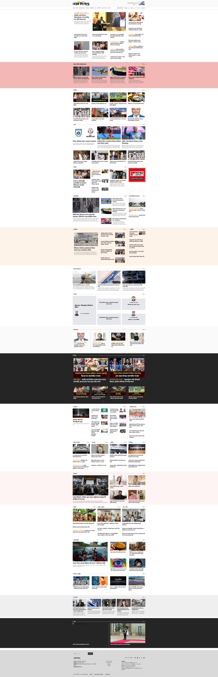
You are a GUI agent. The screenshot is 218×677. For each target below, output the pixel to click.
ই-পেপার (126, 657)
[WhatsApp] (130, 8)
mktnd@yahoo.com (138, 668)
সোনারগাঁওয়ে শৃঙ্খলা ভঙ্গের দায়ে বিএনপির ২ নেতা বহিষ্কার (114, 411)
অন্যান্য (109, 8)
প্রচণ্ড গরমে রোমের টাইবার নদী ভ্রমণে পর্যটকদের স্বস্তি (89, 563)
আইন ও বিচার (77, 442)
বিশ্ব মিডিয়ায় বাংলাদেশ (135, 196)
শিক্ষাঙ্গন (131, 442)
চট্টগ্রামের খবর (133, 406)
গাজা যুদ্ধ (75, 597)
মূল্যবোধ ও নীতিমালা (109, 662)
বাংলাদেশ (87, 8)
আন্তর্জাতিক (92, 8)
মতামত (102, 8)
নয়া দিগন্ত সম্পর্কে (109, 661)
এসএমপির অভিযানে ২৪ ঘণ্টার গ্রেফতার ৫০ (95, 411)
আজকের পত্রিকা (82, 8)
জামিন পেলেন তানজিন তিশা (134, 486)
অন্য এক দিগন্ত (130, 657)
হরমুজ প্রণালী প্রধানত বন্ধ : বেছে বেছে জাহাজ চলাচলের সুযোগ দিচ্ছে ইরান (119, 210)
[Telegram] (131, 8)
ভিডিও (106, 8)
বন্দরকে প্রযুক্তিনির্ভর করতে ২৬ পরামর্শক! (81, 285)
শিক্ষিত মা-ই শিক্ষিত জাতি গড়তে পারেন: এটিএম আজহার (114, 425)
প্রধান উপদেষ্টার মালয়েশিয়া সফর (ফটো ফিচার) (120, 644)
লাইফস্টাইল (76, 540)
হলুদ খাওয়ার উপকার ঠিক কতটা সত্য (118, 552)
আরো (143, 64)
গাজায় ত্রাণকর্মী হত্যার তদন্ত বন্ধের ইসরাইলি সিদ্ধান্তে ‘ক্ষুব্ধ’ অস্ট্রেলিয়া (123, 609)
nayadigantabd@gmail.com (127, 668)
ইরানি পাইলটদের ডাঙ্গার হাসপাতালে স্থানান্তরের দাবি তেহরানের (117, 200)
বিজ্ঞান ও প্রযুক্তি (77, 574)
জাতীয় (75, 167)
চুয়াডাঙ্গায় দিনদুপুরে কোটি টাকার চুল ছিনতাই (114, 431)
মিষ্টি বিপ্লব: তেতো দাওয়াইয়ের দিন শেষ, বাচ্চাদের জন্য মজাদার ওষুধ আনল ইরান (136, 553)
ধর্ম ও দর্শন (125, 507)
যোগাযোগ (108, 665)
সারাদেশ (75, 406)
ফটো (75, 621)
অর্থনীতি (98, 8)
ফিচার (75, 507)
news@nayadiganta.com (129, 666)
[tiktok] (128, 8)
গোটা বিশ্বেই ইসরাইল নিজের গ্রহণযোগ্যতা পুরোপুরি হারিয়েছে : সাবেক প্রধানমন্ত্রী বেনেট (79, 609)
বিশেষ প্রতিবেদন (77, 269)
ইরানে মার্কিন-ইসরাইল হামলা (80, 64)
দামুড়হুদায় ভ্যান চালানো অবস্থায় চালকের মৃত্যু (94, 417)
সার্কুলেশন (109, 664)
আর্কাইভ (91, 674)
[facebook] (125, 8)
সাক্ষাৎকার (76, 329)
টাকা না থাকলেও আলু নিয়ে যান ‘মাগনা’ (81, 644)
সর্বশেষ (77, 8)
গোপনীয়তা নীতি (107, 674)
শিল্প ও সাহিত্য (101, 507)
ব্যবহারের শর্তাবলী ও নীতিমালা (98, 674)
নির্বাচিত (75, 90)
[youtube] (127, 8)
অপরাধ (93, 442)
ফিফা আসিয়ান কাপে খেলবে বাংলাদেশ (84, 141)
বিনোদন (75, 473)
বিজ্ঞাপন (109, 663)
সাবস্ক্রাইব (90, 653)
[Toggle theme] (133, 8)
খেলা (96, 8)
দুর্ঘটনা (112, 442)
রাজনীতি (75, 229)
